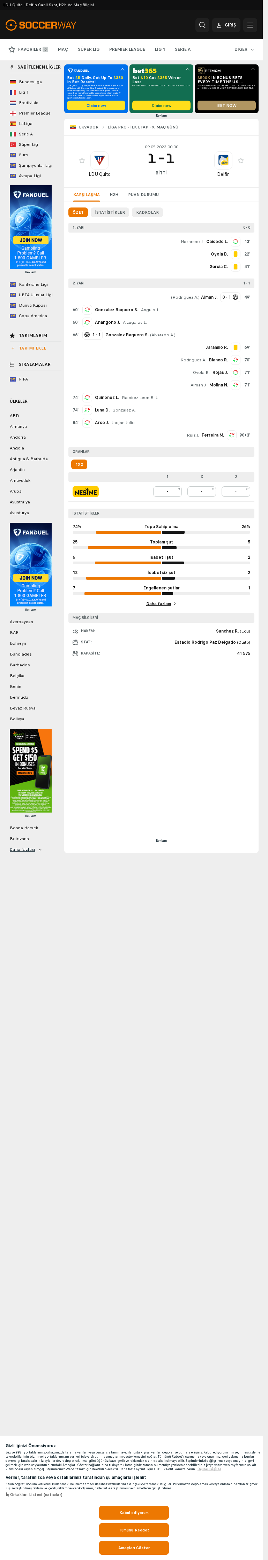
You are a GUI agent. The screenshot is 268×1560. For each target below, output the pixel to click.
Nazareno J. (192, 241)
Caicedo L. (217, 241)
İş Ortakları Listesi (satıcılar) (34, 1494)
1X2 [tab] (79, 464)
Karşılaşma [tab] (86, 194)
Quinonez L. (107, 397)
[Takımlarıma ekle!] (82, 160)
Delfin (223, 174)
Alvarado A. (162, 335)
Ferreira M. (213, 435)
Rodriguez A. (185, 297)
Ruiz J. (193, 435)
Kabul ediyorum (134, 1512)
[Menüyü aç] (250, 25)
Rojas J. (220, 372)
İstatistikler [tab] (110, 212)
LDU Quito (100, 174)
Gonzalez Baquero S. (116, 310)
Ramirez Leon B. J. (140, 397)
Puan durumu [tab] (143, 194)
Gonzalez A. (124, 410)
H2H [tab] (114, 194)
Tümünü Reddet (134, 1530)
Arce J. (102, 422)
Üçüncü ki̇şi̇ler (209, 1469)
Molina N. (218, 385)
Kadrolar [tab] (147, 212)
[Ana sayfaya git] (54, 25)
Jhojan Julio (123, 422)
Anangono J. (107, 322)
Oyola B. (201, 372)
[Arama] (202, 25)
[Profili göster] (99, 160)
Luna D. (102, 410)
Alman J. (199, 385)
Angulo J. (150, 310)
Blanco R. (218, 360)
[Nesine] (86, 491)
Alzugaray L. (135, 322)
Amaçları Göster (134, 1547)
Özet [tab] (78, 212)
